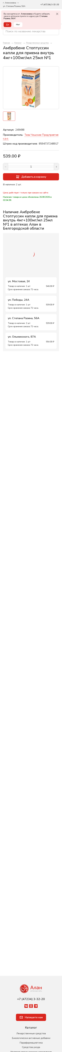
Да (7, 24)
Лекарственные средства (31, 1033)
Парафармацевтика (31, 1042)
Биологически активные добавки (31, 1038)
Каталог (31, 1028)
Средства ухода (31, 1047)
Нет (18, 24)
